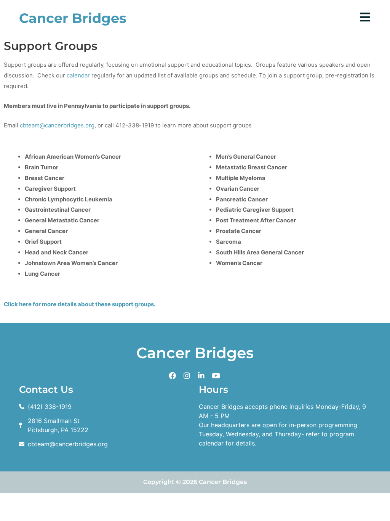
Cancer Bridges (72, 18)
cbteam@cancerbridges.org (57, 125)
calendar (78, 75)
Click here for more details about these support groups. (79, 304)
